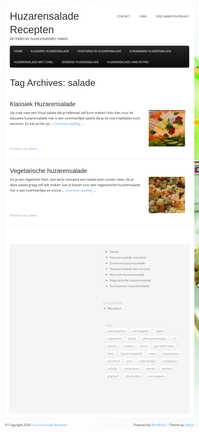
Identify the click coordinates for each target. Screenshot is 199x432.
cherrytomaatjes (154, 338)
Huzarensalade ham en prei (128, 62)
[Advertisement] (35, 327)
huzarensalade (131, 353)
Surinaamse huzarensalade (130, 286)
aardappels (141, 331)
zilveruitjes (133, 376)
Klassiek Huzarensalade (42, 103)
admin (33, 149)
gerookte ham (164, 346)
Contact (123, 16)
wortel (150, 368)
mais (152, 353)
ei (174, 338)
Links (143, 16)
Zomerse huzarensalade (80, 62)
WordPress (159, 425)
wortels (167, 368)
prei (129, 361)
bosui (132, 338)
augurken (114, 338)
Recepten (114, 308)
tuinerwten (131, 368)
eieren (112, 346)
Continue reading (69, 123)
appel (160, 331)
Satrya (189, 425)
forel (143, 346)
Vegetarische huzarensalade (48, 170)
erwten (129, 346)
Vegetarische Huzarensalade (99, 51)
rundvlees (170, 361)
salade (112, 368)
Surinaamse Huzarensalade (150, 51)
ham (111, 353)
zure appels (156, 376)
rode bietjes (147, 361)
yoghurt (113, 376)
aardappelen (117, 331)
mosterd (114, 361)
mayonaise (171, 353)
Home (18, 51)
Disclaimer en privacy (172, 16)
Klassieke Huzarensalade (50, 51)
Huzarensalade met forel (33, 62)
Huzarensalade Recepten (49, 425)
